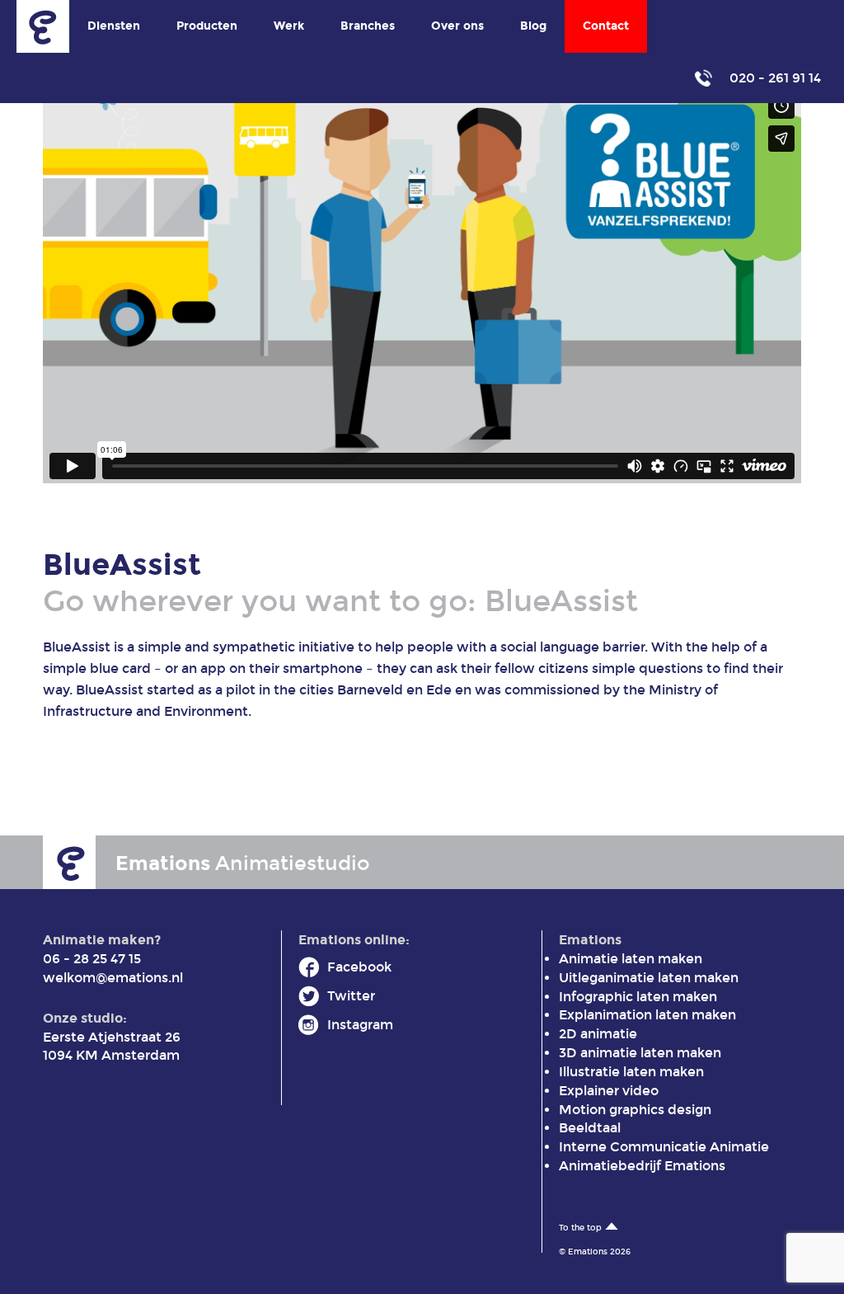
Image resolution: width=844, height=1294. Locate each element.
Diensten (113, 26)
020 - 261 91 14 (773, 78)
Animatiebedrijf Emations (642, 1166)
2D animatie (598, 1034)
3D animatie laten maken (640, 1053)
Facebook (359, 967)
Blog (533, 26)
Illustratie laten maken (631, 1072)
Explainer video (609, 1091)
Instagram (360, 1025)
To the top (580, 1228)
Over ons (457, 26)
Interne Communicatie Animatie (664, 1147)
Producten (206, 26)
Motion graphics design (635, 1110)
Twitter (351, 996)
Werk (289, 26)
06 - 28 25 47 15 (92, 959)
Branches (367, 26)
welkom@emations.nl (113, 978)
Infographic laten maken (638, 997)
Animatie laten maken (630, 959)
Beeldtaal (590, 1128)
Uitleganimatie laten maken (648, 978)
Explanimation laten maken (647, 1015)
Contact (606, 26)
